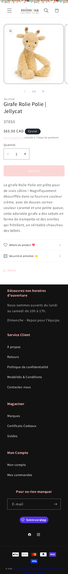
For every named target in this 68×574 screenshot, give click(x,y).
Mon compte (16, 464)
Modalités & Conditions (24, 377)
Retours (13, 357)
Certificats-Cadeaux (21, 426)
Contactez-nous (19, 387)
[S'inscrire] (55, 504)
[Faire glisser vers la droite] (43, 91)
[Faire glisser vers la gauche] (25, 91)
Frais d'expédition (14, 137)
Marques (13, 416)
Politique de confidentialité (27, 367)
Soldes (12, 436)
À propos (14, 347)
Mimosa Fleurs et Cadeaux (25, 568)
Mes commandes (19, 475)
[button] (9, 10)
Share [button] (11, 270)
